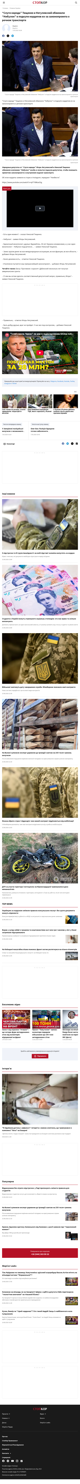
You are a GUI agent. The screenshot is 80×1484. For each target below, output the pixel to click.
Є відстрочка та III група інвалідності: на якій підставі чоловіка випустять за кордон (38, 553)
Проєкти (5, 1414)
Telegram (53, 381)
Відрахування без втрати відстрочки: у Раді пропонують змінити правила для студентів (35, 1189)
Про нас (5, 1437)
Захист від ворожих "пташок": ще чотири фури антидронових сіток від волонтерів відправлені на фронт (15, 1033)
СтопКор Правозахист (10, 1441)
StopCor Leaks (9, 1266)
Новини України (15, 8)
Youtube (66, 381)
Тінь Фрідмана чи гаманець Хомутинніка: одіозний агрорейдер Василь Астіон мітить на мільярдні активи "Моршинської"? (39, 1273)
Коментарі (11, 444)
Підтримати (41, 1056)
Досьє (4, 1422)
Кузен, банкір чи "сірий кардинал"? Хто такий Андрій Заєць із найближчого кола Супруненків (37, 1312)
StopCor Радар (7, 1427)
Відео (42, 1414)
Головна (5, 8)
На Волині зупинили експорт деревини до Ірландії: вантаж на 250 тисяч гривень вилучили (36, 754)
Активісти (5, 1449)
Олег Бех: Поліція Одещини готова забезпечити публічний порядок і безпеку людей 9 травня (42, 432)
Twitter (72, 381)
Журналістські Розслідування (13, 1445)
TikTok (14, 383)
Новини (5, 1418)
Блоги (42, 1418)
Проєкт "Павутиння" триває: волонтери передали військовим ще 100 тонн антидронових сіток (44, 1033)
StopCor (15, 26)
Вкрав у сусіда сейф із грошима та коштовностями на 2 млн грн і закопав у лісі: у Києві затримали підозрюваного (39, 931)
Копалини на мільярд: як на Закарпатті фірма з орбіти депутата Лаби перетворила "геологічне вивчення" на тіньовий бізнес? (37, 1293)
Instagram (7, 383)
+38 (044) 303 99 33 (40, 1254)
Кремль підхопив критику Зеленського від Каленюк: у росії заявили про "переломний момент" (39, 1228)
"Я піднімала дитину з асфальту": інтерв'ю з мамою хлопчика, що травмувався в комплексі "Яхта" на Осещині (37, 1129)
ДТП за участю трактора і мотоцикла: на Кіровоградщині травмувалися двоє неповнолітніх (35, 888)
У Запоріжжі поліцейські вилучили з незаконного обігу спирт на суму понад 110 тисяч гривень (13, 432)
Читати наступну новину (40, 424)
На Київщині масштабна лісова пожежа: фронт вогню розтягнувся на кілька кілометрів (39, 949)
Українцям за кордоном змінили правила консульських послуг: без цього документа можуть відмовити (38, 911)
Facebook (60, 381)
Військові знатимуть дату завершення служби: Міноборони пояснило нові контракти (39, 687)
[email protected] (20, 1475)
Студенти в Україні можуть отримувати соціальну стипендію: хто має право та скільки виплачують (39, 620)
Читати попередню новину (12, 424)
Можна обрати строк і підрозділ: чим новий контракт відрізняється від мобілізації (38, 821)
